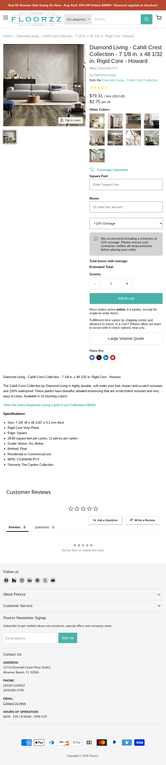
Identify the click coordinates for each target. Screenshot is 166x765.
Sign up (68, 638)
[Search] (146, 19)
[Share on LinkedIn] (106, 357)
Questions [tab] (42, 527)
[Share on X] (99, 357)
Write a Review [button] (144, 520)
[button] (159, 17)
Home (7, 36)
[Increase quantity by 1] (127, 283)
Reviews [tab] (14, 527)
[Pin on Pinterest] (112, 357)
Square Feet (98, 176)
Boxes (94, 198)
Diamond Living (105, 75)
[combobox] (116, 19)
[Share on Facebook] (92, 357)
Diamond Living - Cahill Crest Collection (130, 80)
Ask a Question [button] (107, 520)
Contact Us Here (14, 703)
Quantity (95, 274)
